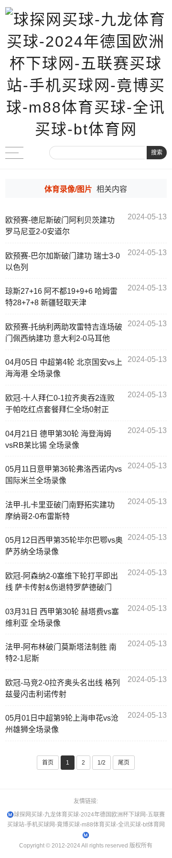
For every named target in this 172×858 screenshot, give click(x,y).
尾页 (123, 762)
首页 (48, 762)
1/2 (101, 762)
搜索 (156, 152)
